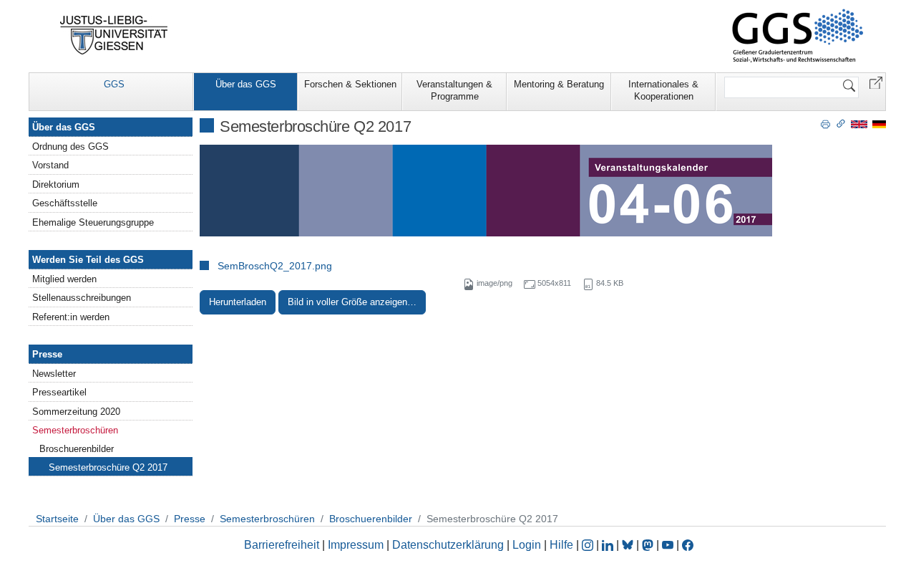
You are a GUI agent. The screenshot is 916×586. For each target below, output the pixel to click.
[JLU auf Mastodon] (649, 545)
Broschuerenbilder (76, 448)
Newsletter (54, 373)
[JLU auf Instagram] (589, 545)
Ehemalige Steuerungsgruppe (93, 222)
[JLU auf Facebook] (687, 545)
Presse (47, 354)
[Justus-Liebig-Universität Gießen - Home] (114, 35)
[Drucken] (825, 123)
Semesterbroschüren (75, 430)
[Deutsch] (879, 123)
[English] (859, 123)
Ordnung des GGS (70, 146)
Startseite (57, 518)
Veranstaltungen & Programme (454, 90)
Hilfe (561, 545)
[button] (875, 82)
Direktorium (55, 184)
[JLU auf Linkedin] (609, 545)
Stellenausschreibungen (81, 297)
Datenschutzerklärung (448, 545)
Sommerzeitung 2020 (76, 411)
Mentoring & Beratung (559, 84)
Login (528, 545)
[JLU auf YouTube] (667, 545)
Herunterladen (237, 302)
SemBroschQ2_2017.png (275, 266)
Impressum (356, 545)
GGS (114, 84)
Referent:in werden (70, 317)
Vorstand (50, 165)
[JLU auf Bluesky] (629, 545)
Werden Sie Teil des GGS (88, 259)
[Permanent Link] (841, 123)
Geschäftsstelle (64, 203)
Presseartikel (59, 392)
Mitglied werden (64, 279)
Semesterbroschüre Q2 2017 (108, 467)
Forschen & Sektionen (350, 84)
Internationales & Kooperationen (663, 90)
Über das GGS (245, 84)
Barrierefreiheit (281, 545)
